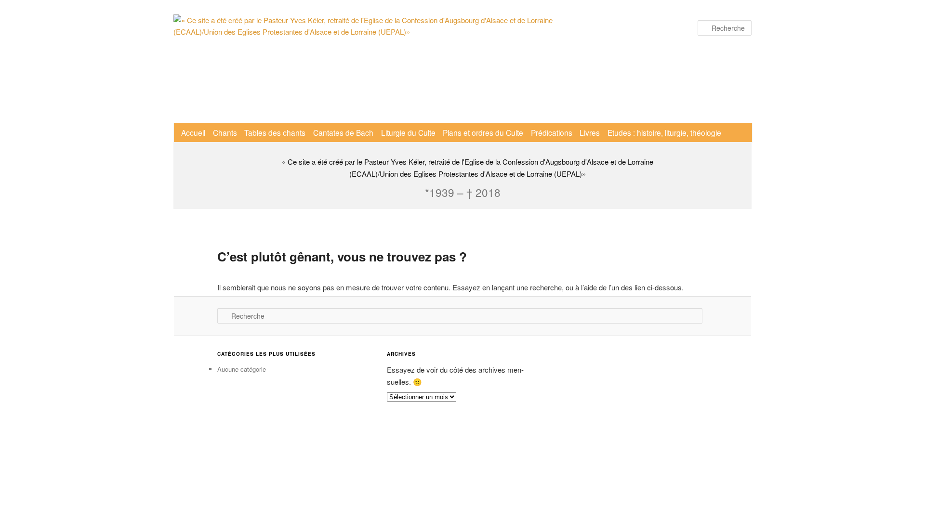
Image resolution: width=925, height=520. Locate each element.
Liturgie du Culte (408, 132)
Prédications (551, 132)
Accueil (193, 132)
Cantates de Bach (343, 132)
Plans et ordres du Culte (483, 132)
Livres (590, 132)
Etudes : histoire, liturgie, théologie (664, 132)
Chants (225, 132)
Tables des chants (274, 132)
